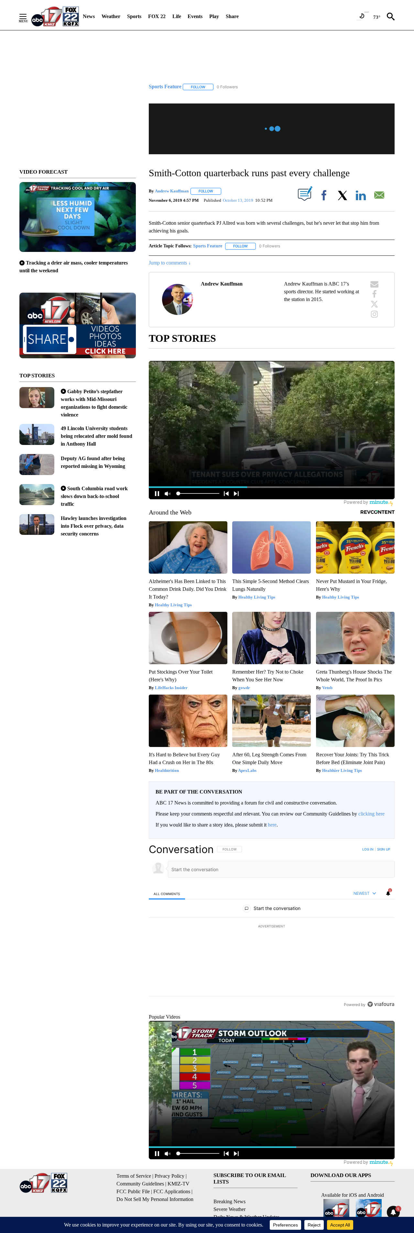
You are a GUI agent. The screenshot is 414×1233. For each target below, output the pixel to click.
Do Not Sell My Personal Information (154, 1199)
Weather (111, 16)
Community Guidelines (140, 1183)
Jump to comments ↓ (170, 262)
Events (195, 16)
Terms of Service (133, 1176)
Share (232, 16)
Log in (368, 849)
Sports (134, 16)
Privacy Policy (169, 1176)
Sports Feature (207, 245)
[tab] (167, 893)
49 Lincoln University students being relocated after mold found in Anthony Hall (96, 436)
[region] (272, 927)
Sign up (383, 849)
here (272, 824)
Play (214, 16)
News (89, 16)
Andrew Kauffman (172, 191)
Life (176, 16)
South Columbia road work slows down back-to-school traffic (94, 496)
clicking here (371, 814)
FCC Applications (171, 1191)
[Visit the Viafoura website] (381, 1004)
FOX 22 (157, 16)
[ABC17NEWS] (55, 16)
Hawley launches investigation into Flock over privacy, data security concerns (93, 525)
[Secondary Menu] (27, 16)
